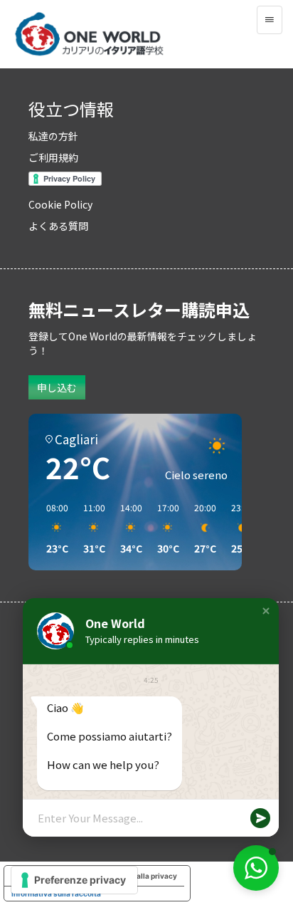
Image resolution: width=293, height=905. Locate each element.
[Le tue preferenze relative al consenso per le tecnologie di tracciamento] (74, 880)
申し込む (57, 387)
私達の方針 (53, 136)
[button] (266, 611)
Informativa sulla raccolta (56, 893)
